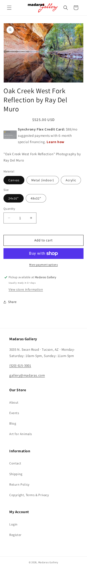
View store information (26, 289)
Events (14, 413)
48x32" (36, 198)
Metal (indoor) (42, 180)
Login (13, 524)
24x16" (13, 198)
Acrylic (71, 180)
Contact (15, 463)
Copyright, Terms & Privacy (29, 495)
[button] (9, 8)
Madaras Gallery (48, 562)
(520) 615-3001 (20, 365)
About (14, 402)
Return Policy (19, 484)
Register (15, 535)
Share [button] (12, 302)
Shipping (16, 474)
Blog (12, 423)
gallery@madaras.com (27, 375)
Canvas (13, 180)
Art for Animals (20, 434)
